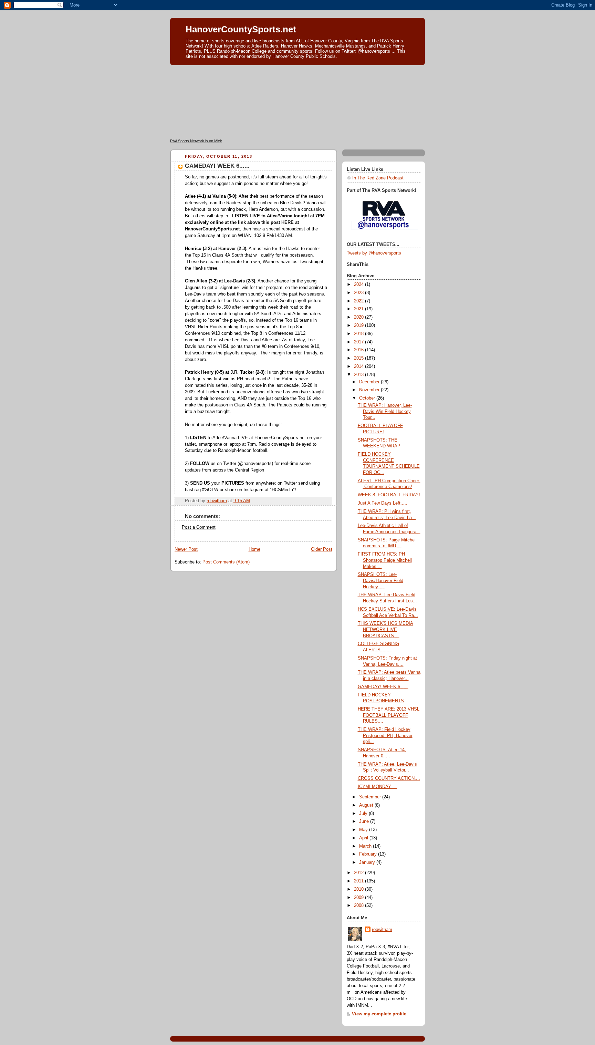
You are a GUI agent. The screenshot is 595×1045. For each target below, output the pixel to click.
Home (254, 549)
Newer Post (186, 549)
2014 (359, 366)
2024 (359, 284)
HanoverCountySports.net (241, 29)
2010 (359, 889)
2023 (359, 292)
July (364, 813)
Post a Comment (199, 527)
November (370, 389)
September (370, 797)
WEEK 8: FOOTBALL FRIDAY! (389, 495)
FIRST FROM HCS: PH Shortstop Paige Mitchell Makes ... (385, 560)
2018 (359, 333)
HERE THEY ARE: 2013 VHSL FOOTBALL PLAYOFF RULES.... (388, 715)
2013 (359, 374)
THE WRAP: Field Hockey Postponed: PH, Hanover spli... (385, 735)
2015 (359, 358)
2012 (359, 872)
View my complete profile (379, 1014)
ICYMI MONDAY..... (377, 786)
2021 (359, 309)
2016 (359, 350)
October (367, 398)
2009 (359, 897)
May (364, 829)
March (366, 846)
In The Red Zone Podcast (378, 178)
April (364, 838)
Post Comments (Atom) (226, 562)
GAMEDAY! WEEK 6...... (383, 686)
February (368, 854)
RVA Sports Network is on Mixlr (196, 141)
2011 (359, 881)
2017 (359, 342)
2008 (359, 905)
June (364, 821)
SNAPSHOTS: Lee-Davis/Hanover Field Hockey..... (380, 580)
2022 (359, 301)
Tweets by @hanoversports (374, 253)
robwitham (382, 929)
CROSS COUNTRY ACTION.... (389, 778)
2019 (359, 325)
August (367, 805)
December (370, 382)
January (367, 862)
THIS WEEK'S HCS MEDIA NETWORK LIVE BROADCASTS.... (385, 629)
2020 (359, 317)
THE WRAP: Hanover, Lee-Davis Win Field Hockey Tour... (385, 411)
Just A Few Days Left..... (382, 503)
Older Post (321, 549)
